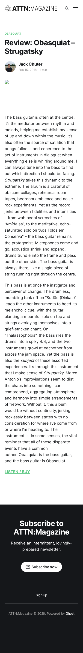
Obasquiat (13, 33)
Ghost (70, 613)
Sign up (41, 595)
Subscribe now (44, 567)
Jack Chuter (30, 64)
